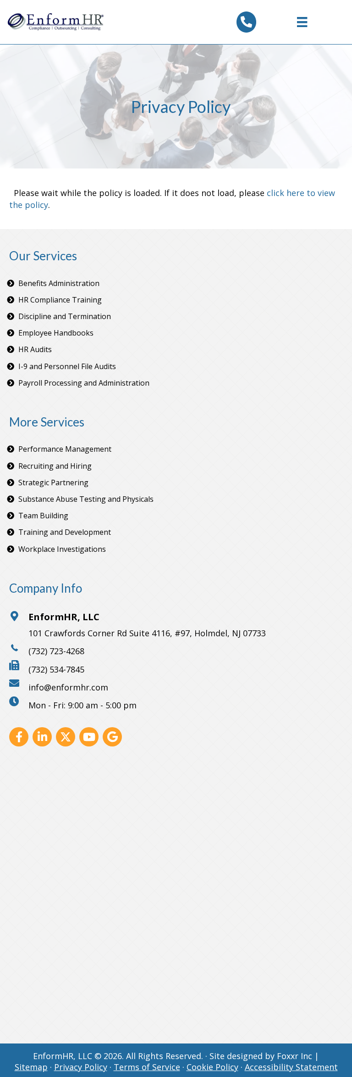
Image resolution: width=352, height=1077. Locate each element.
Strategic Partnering (53, 482)
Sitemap (31, 1066)
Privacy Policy (80, 1066)
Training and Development (64, 532)
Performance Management (64, 449)
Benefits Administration (58, 283)
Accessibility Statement (291, 1066)
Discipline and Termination (64, 316)
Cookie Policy (212, 1066)
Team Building (43, 515)
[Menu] (302, 22)
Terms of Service (147, 1066)
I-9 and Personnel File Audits (67, 366)
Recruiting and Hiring (55, 466)
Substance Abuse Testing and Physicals (86, 499)
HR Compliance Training (60, 300)
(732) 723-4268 (56, 650)
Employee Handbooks (56, 333)
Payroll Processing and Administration (83, 383)
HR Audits (35, 349)
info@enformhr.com (68, 687)
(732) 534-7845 (56, 669)
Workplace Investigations (62, 549)
